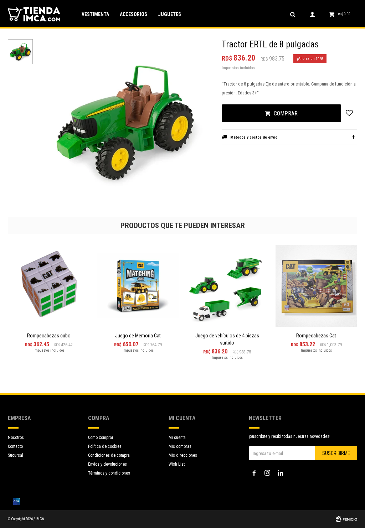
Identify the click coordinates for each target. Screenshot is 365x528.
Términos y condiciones (109, 473)
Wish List (177, 464)
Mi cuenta (177, 437)
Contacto (15, 446)
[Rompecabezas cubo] (49, 286)
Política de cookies (105, 446)
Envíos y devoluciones (107, 464)
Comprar (286, 113)
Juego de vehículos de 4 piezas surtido (227, 339)
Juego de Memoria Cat (138, 335)
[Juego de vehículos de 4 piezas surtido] (227, 286)
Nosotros (16, 437)
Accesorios (133, 14)
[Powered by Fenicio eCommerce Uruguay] (346, 519)
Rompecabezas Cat (316, 335)
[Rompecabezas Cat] (316, 286)
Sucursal (15, 455)
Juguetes (169, 14)
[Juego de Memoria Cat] (138, 286)
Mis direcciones (183, 455)
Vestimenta (95, 14)
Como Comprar (100, 437)
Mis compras (180, 446)
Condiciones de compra (109, 455)
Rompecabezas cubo (49, 335)
